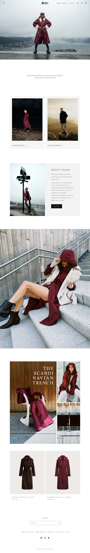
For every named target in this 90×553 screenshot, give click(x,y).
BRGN (41, 549)
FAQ (68, 532)
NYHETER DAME (18, 145)
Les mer (56, 206)
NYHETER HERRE (54, 145)
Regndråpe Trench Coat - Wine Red (59, 497)
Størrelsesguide (41, 532)
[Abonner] (59, 523)
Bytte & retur (60, 532)
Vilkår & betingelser (27, 532)
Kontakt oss (51, 532)
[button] (4, 3)
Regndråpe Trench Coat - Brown (23, 497)
